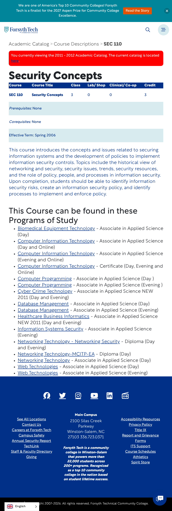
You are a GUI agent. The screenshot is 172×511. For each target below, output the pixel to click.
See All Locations (31, 419)
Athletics (140, 457)
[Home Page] (21, 30)
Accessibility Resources (140, 419)
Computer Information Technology (56, 241)
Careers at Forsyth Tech (31, 430)
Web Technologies (38, 367)
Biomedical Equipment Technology (56, 228)
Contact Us (31, 425)
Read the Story (137, 11)
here (15, 61)
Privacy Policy (140, 425)
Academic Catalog (29, 44)
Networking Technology (44, 360)
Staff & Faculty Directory (31, 452)
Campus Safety (31, 435)
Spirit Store (140, 462)
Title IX (140, 430)
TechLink (31, 446)
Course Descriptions (76, 44)
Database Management (43, 304)
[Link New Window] (47, 395)
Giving (31, 457)
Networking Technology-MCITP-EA (56, 354)
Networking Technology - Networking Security (69, 341)
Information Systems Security (50, 329)
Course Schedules (140, 452)
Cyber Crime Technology (45, 291)
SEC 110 (113, 44)
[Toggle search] (147, 29)
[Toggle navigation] (163, 29)
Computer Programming (45, 279)
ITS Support (140, 446)
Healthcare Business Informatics (53, 316)
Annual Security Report (31, 441)
